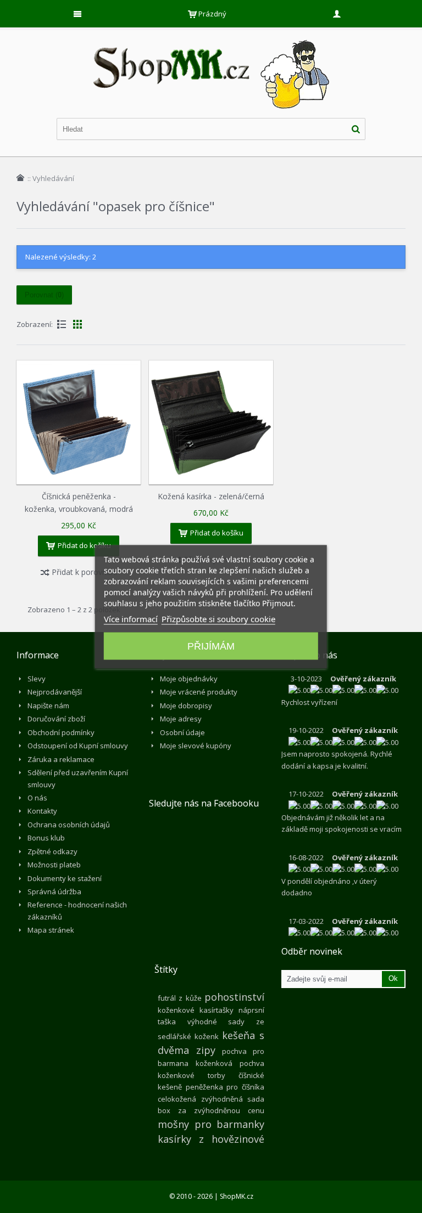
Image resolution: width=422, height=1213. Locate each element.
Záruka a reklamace (61, 759)
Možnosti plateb (54, 865)
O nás (37, 798)
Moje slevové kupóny (195, 746)
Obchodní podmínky (61, 732)
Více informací (131, 618)
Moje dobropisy (186, 705)
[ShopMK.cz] (211, 38)
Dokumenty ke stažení (64, 878)
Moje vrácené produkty (198, 692)
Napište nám (48, 705)
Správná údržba (54, 891)
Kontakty (42, 811)
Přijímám (211, 645)
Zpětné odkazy (52, 851)
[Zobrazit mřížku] (77, 324)
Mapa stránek (50, 930)
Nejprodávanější (54, 692)
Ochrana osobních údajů (68, 825)
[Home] (20, 178)
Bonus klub (46, 838)
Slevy (36, 679)
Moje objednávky (189, 679)
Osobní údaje (182, 732)
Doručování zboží (56, 719)
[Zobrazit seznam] (61, 324)
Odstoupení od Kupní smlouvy (77, 746)
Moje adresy (181, 719)
